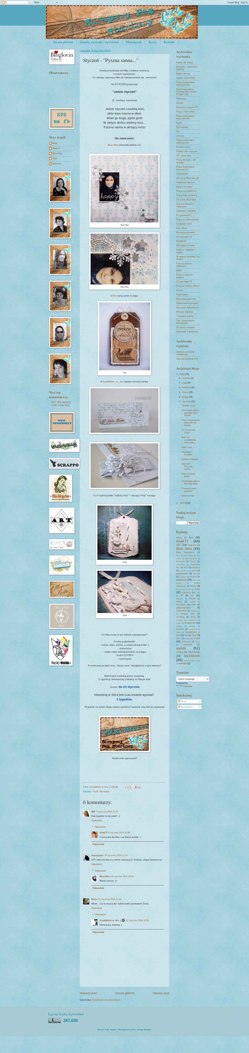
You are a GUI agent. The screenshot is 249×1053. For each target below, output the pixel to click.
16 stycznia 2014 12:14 (116, 855)
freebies (196, 568)
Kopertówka (182, 294)
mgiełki (192, 602)
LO (192, 595)
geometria (184, 571)
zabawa (187, 660)
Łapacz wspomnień (185, 78)
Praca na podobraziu (186, 191)
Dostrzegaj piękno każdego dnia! (190, 482)
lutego (185, 397)
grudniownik (182, 573)
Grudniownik (182, 173)
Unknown (57, 163)
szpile (178, 632)
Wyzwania (104, 791)
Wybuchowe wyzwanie (187, 303)
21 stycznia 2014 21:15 (109, 899)
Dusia (94, 899)
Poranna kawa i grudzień (189, 489)
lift (182, 595)
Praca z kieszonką (185, 111)
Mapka (192, 599)
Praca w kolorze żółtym (187, 286)
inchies (193, 577)
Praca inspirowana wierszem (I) (185, 168)
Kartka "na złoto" (184, 187)
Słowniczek (134, 42)
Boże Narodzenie (185, 552)
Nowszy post (88, 993)
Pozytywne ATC (184, 215)
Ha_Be (196, 574)
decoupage (188, 555)
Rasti (55, 143)
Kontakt (169, 42)
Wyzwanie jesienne (185, 232)
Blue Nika (184, 548)
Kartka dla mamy (184, 62)
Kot (178, 131)
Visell (96, 495)
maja (185, 383)
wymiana (187, 644)
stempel (179, 626)
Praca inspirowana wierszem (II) (185, 141)
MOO (178, 270)
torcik (178, 638)
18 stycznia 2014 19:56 (122, 876)
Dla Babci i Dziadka (187, 453)
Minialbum (181, 241)
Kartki (193, 586)
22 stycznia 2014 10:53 (137, 920)
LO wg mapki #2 (184, 237)
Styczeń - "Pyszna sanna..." (187, 466)
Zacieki (179, 103)
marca (185, 392)
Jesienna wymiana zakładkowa (185, 353)
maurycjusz (97, 855)
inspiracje (181, 579)
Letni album (182, 228)
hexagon (183, 577)
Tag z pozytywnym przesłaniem (185, 321)
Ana (191, 537)
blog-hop (192, 545)
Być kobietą (182, 127)
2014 (182, 374)
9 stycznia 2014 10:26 (107, 811)
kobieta (179, 589)
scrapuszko (192, 620)
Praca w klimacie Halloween (184, 205)
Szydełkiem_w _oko (113, 381)
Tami (55, 158)
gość (194, 571)
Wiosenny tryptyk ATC (187, 107)
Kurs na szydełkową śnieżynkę (189, 440)
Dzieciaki (180, 561)
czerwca (186, 378)
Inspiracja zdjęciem (185, 182)
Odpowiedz (96, 820)
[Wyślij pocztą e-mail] (126, 787)
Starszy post (161, 993)
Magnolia (179, 599)
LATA (198, 593)
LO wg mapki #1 (184, 281)
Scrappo (179, 620)
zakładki (183, 663)
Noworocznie (188, 495)
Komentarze (186, 707)
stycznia (186, 401)
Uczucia (180, 136)
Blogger (147, 1029)
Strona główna (63, 42)
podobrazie (181, 611)
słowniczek (190, 623)
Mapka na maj (183, 73)
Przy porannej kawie (188, 475)
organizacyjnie (183, 607)
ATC (178, 544)
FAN (186, 568)
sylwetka (180, 629)
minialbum (181, 605)
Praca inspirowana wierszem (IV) (185, 83)
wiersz (197, 642)
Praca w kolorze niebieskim (184, 264)
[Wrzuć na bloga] (129, 787)
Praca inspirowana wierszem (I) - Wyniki (191, 423)
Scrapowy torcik (184, 223)
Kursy (153, 42)
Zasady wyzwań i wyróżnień (99, 42)
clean (178, 555)
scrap (193, 617)
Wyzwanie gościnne (186, 299)
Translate (187, 686)
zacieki (197, 660)
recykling (180, 617)
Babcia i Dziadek (190, 459)
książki (188, 589)
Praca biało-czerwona (186, 195)
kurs (197, 589)
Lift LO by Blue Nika (186, 199)
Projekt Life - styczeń (186, 151)
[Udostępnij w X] (133, 787)
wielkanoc (186, 642)
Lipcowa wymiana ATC (187, 358)
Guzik (179, 123)
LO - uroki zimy (183, 155)
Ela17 (193, 561)
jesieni (194, 580)
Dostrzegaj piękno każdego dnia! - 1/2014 (190, 413)
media (179, 602)
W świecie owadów (185, 327)
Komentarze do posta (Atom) (106, 1000)
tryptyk (187, 638)
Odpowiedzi (100, 827)
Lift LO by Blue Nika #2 (187, 178)
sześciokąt (193, 629)
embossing (180, 565)
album (179, 538)
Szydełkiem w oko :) (110, 920)
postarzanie (195, 611)
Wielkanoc (181, 98)
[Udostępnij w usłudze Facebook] (136, 787)
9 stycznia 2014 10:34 (119, 832)
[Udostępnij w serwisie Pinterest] (139, 787)
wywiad (179, 652)
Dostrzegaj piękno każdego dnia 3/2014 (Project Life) (186, 92)
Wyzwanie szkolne (185, 245)
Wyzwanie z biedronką (187, 331)
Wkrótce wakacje (184, 312)
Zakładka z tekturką (186, 211)
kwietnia (186, 387)
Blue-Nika (113, 145)
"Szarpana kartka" (185, 316)
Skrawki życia (183, 147)
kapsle (178, 583)
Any (115, 295)
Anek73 (103, 832)
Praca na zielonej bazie (187, 219)
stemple (192, 626)
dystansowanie (191, 558)
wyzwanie (192, 656)
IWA (93, 811)
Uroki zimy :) (188, 447)
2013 (182, 503)
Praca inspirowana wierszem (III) (185, 117)
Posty (183, 701)
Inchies (179, 290)
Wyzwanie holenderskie (187, 307)
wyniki (181, 648)
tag (186, 635)
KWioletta (186, 592)
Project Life (187, 613)
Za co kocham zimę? (189, 431)
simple (178, 623)
